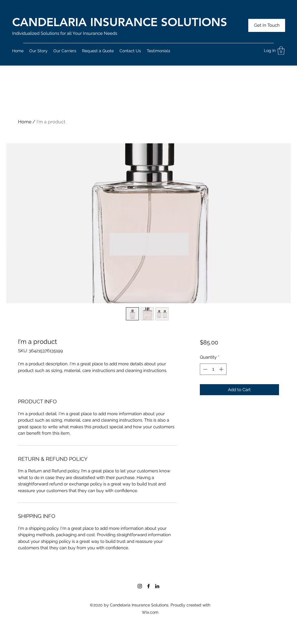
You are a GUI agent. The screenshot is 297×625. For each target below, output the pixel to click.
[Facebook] (148, 586)
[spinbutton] (213, 369)
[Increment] (222, 369)
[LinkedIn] (157, 586)
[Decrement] (205, 369)
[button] (281, 50)
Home (24, 121)
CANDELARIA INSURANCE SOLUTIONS (119, 22)
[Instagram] (140, 586)
